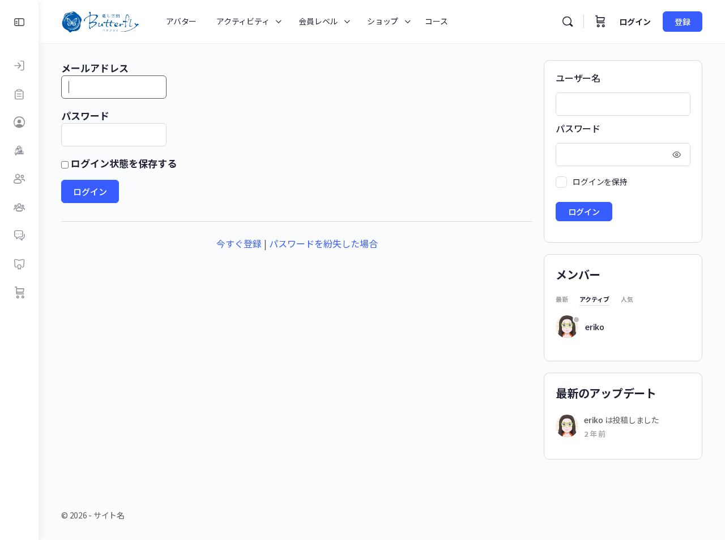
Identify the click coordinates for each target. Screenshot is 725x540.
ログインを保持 (600, 181)
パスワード (85, 115)
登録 (682, 21)
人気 (627, 299)
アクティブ (594, 299)
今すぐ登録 (239, 243)
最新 (562, 299)
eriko (594, 326)
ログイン (635, 21)
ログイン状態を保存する (123, 163)
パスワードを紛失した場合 (323, 243)
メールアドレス (95, 68)
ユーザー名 (578, 78)
